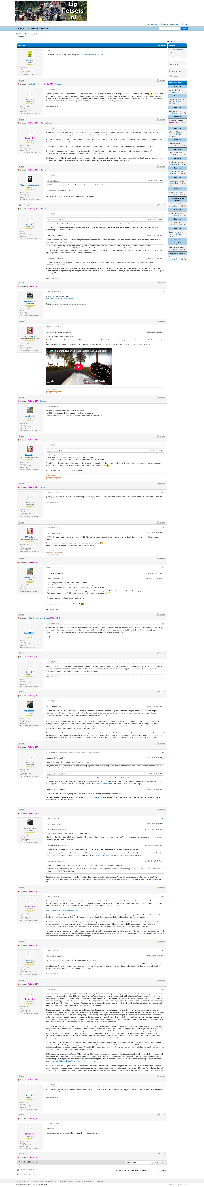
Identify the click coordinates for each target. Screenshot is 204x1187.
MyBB (29, 1184)
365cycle (58, 84)
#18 (163, 896)
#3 (163, 128)
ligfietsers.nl (20, 34)
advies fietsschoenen (177, 253)
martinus (174, 225)
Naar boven (30, 1181)
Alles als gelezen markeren (83, 1181)
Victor (28, 60)
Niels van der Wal (175, 102)
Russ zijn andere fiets (92, 797)
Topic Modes (162, 45)
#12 (163, 567)
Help (185, 24)
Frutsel (174, 92)
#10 (163, 492)
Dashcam (177, 86)
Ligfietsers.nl (21, 1181)
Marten (174, 194)
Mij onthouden (176, 71)
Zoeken (165, 24)
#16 (163, 752)
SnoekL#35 (173, 259)
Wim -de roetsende (28, 185)
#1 (163, 50)
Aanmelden (34, 28)
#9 (163, 445)
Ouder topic (23, 1162)
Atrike (175, 250)
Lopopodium (173, 206)
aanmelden (180, 49)
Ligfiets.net (154, 24)
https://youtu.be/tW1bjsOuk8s (93, 55)
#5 (163, 214)
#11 (163, 527)
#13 (163, 623)
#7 (163, 326)
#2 (163, 89)
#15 (163, 701)
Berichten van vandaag (66, 1181)
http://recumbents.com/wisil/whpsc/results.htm (63, 910)
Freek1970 (28, 633)
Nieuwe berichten (51, 1181)
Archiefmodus (39, 1181)
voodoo (28, 416)
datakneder (32, 84)
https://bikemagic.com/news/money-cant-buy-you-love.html (77, 1061)
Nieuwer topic (34, 1162)
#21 (163, 1085)
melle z (29, 99)
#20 (163, 989)
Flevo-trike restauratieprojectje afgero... (177, 242)
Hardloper (28, 301)
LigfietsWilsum (174, 183)
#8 (163, 406)
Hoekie (39, 84)
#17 (163, 818)
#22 (163, 1124)
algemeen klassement (101, 784)
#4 (163, 175)
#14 (163, 662)
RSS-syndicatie (99, 1181)
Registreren (43, 28)
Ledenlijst (175, 24)
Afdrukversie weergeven (27, 1169)
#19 (163, 950)
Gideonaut (173, 174)
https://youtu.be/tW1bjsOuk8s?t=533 (59, 298)
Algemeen (28, 34)
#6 (163, 291)
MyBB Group (43, 1184)
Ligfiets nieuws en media (41, 34)
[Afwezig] (34, 336)
